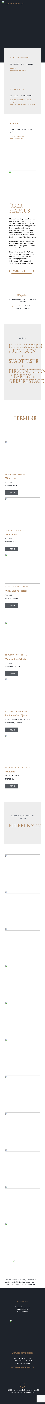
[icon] (25, 1395)
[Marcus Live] (13, 4)
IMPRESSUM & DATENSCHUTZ (22, 1367)
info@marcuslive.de (16, 306)
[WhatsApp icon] (20, 1395)
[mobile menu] (42, 4)
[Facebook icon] (22, 1395)
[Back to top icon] (22, 1385)
